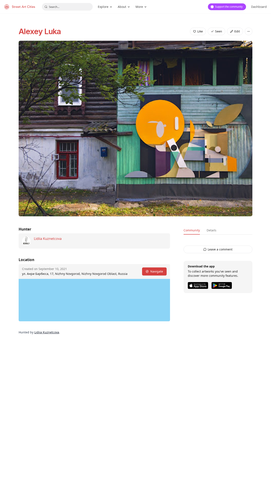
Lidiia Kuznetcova (48, 238)
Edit (237, 31)
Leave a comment (220, 249)
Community (192, 230)
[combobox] (67, 7)
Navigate (156, 271)
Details (211, 230)
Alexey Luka (40, 31)
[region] (94, 300)
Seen (218, 31)
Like (200, 31)
